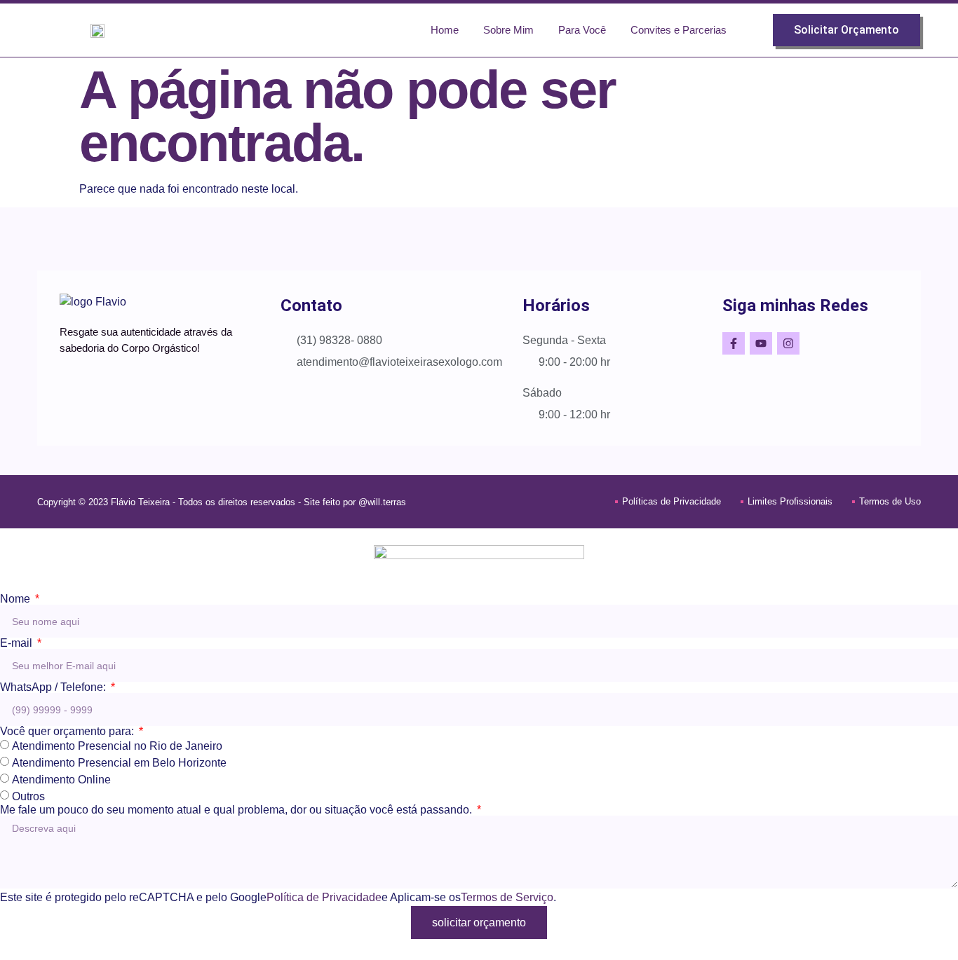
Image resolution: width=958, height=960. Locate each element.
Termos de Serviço (507, 897)
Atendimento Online (61, 780)
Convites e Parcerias (678, 30)
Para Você (582, 30)
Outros (28, 796)
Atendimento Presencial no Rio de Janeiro (117, 746)
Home (445, 30)
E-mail (17, 643)
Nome (16, 599)
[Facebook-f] (733, 343)
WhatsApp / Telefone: (54, 687)
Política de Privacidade (324, 897)
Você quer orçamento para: (68, 731)
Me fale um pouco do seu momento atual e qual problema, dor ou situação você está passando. (237, 810)
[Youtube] (761, 343)
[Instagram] (788, 343)
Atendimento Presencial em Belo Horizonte (119, 763)
